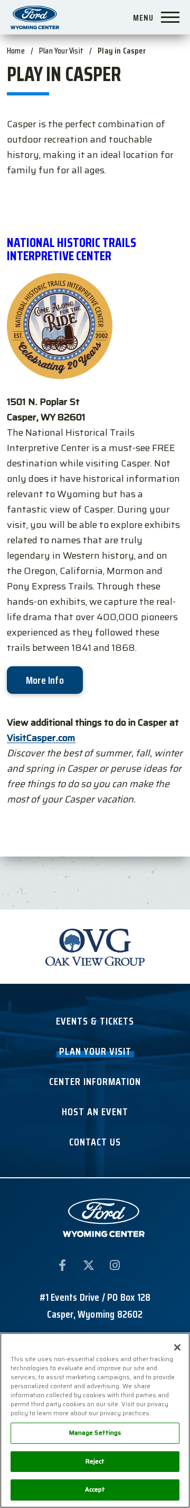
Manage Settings (95, 1433)
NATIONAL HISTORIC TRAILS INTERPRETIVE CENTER (71, 249)
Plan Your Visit (61, 50)
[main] (95, 439)
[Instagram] (115, 1267)
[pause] (161, 924)
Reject (95, 1461)
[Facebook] (62, 1267)
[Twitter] (89, 1267)
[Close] (177, 1347)
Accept (95, 1489)
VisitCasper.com (41, 737)
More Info (45, 680)
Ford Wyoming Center (35, 17)
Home (16, 50)
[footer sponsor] (95, 946)
